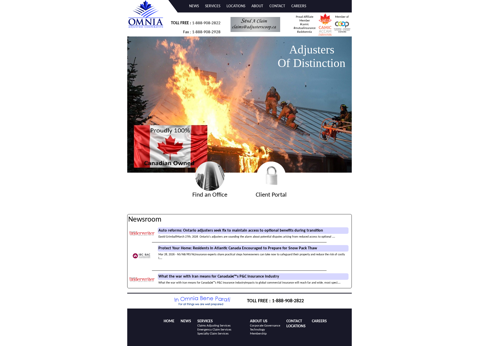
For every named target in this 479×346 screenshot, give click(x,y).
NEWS (194, 6)
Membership (258, 333)
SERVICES (212, 6)
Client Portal (271, 195)
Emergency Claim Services (214, 329)
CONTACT (277, 6)
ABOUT (257, 6)
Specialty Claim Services (213, 333)
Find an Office (209, 195)
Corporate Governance (265, 325)
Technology (257, 329)
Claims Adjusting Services (214, 325)
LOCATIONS (236, 6)
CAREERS (298, 6)
